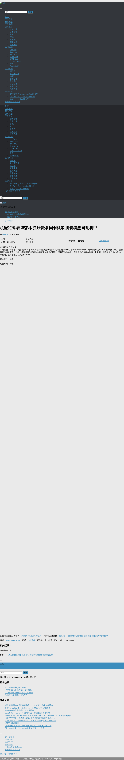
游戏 (12, 37)
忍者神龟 (13, 89)
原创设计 (13, 39)
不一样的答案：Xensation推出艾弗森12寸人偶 (24, 728)
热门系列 (9, 68)
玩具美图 (9, 24)
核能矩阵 (41, 655)
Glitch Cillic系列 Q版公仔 (15, 687)
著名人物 (13, 44)
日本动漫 (13, 32)
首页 (7, 17)
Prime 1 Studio (16, 61)
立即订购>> (104, 241)
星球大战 (13, 81)
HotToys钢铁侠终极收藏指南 (17, 214)
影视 (12, 34)
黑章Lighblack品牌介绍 (19, 99)
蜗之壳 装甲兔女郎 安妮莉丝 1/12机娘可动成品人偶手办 (29, 705)
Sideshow (14, 52)
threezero (14, 56)
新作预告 (9, 22)
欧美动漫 (13, 29)
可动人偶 (10, 655)
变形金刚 (13, 79)
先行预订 (9, 221)
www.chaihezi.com (13, 640)
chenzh (5, 234)
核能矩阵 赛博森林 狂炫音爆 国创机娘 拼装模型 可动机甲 (83, 636)
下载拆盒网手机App (13, 217)
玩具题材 (9, 27)
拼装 (16, 655)
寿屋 (12, 63)
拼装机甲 (22, 655)
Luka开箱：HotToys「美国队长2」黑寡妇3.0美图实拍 (27, 713)
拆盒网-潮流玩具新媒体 (31, 636)
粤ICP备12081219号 (8, 754)
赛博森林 (49, 655)
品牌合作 (9, 742)
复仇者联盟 (14, 74)
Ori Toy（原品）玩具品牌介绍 (22, 96)
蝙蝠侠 (13, 76)
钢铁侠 (13, 71)
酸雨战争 (13, 86)
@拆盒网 (31, 640)
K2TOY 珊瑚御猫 (12, 723)
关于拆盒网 (10, 737)
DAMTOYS (14, 59)
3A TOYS (13, 54)
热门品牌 (9, 47)
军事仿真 (13, 42)
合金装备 (13, 84)
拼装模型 (29, 655)
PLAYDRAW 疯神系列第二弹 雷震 (19, 692)
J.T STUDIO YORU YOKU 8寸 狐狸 (18, 690)
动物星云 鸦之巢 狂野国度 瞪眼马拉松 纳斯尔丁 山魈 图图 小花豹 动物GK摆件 (38, 715)
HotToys (13, 50)
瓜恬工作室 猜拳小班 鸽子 (16, 695)
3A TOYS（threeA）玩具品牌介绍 (24, 94)
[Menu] (1, 8)
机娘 (35, 655)
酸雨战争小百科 (11, 212)
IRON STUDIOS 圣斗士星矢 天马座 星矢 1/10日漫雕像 (27, 708)
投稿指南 (9, 739)
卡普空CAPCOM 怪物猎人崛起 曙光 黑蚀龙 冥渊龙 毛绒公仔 (30, 718)
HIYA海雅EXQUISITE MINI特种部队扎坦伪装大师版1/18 (28, 726)
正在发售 (9, 19)
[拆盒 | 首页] (3, 3)
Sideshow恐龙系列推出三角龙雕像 (19, 710)
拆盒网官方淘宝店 (12, 102)
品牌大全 (9, 91)
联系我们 (9, 744)
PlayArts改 (14, 66)
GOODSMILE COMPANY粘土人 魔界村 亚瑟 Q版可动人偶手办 (30, 720)
